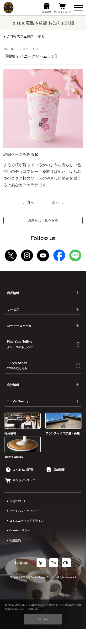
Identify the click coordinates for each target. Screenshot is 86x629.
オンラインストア (24, 480)
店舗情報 (59, 469)
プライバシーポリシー (23, 510)
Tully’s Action (17, 365)
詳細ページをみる (19, 154)
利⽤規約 (15, 540)
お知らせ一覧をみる (43, 220)
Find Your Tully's (20, 344)
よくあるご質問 (23, 469)
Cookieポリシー (19, 530)
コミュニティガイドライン (26, 520)
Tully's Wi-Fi (17, 501)
